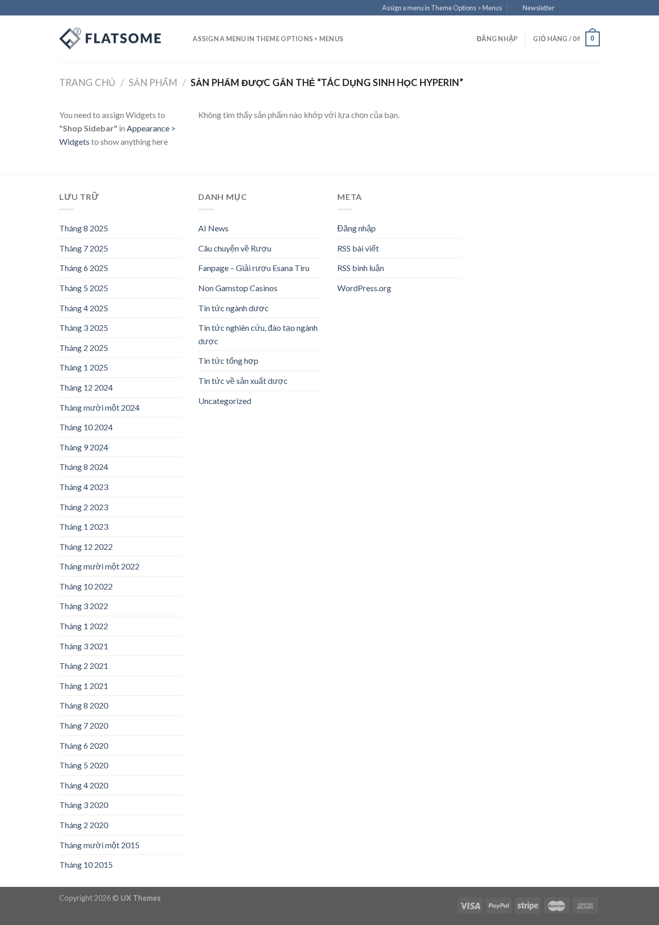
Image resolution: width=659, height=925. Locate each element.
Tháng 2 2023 (83, 507)
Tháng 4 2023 (83, 487)
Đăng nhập (356, 228)
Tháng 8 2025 (83, 228)
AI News (213, 228)
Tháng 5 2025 (83, 288)
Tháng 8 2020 (83, 705)
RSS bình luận (360, 268)
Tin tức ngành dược (233, 308)
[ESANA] (110, 38)
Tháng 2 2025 (83, 347)
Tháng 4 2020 (83, 785)
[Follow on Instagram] (575, 8)
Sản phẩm (153, 82)
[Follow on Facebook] (565, 8)
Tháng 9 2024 (83, 447)
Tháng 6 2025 (83, 268)
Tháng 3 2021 (83, 646)
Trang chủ (87, 82)
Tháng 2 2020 (83, 825)
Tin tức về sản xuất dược (243, 380)
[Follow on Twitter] (585, 8)
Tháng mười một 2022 (99, 566)
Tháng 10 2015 (86, 864)
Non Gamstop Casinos (238, 288)
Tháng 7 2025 (83, 248)
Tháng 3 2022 (83, 606)
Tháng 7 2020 (83, 725)
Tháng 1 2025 (83, 367)
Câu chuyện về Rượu (234, 248)
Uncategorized (224, 401)
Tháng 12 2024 (86, 387)
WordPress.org (364, 288)
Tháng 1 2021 (83, 686)
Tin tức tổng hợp (228, 360)
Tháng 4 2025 (83, 308)
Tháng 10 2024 (86, 427)
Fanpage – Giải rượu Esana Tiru (253, 268)
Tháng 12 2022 (86, 546)
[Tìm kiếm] (181, 38)
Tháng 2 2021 (83, 665)
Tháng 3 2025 (83, 327)
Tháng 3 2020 (83, 805)
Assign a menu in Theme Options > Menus (442, 8)
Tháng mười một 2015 (99, 845)
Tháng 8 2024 (83, 467)
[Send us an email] (595, 8)
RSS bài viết (358, 248)
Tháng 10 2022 (86, 586)
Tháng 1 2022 (83, 626)
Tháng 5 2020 (83, 765)
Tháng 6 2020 (83, 745)
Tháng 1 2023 (83, 526)
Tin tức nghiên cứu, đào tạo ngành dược (258, 334)
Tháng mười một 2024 (99, 407)
